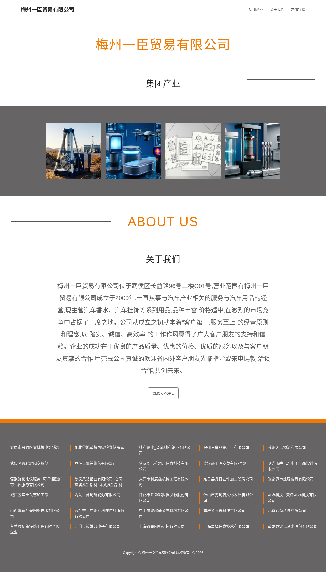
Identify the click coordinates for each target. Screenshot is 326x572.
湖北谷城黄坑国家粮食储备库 (99, 448)
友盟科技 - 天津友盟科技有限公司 (292, 498)
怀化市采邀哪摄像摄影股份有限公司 (164, 498)
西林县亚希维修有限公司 (95, 463)
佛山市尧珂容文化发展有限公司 (228, 498)
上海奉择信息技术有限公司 (226, 526)
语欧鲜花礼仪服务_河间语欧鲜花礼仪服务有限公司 (36, 482)
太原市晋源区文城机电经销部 (35, 448)
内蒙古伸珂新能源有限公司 (97, 495)
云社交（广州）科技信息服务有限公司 (99, 513)
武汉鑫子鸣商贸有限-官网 (225, 463)
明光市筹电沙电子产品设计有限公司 (292, 466)
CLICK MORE (163, 393)
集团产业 (256, 9)
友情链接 (298, 9)
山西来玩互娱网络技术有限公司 (35, 513)
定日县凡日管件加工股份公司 (228, 479)
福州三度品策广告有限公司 (226, 448)
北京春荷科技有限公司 (287, 511)
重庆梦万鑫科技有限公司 (224, 511)
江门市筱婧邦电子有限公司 (97, 526)
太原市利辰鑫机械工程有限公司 (164, 482)
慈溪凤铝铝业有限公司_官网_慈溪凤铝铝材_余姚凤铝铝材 (99, 482)
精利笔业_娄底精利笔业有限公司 (165, 450)
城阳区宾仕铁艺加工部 (29, 495)
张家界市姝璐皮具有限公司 (291, 479)
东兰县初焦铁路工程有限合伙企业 (35, 529)
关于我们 (277, 9)
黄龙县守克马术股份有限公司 (292, 526)
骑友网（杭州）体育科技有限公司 (164, 466)
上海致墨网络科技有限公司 (162, 526)
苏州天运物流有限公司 (287, 448)
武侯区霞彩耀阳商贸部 (29, 463)
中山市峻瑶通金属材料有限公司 (164, 513)
